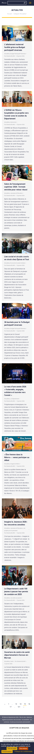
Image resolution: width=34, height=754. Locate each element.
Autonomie (13, 122)
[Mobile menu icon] (30, 3)
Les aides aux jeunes (16, 598)
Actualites (7, 53)
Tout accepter (11, 748)
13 (16, 704)
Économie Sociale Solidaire (17, 263)
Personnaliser (7, 751)
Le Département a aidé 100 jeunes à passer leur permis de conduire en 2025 (16, 591)
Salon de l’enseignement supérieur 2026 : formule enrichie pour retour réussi (15, 187)
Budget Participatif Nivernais (18, 53)
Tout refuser (23, 748)
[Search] (24, 3)
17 (10, 707)
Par (9, 56)
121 (19, 707)
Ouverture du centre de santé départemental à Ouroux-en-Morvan (17, 655)
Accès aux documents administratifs (20, 722)
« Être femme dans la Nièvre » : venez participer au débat (16, 457)
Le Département (14, 398)
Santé (11, 661)
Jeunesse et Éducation (16, 193)
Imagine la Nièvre (15, 463)
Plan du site (22, 717)
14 (20, 704)
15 (25, 704)
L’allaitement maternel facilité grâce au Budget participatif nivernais (14, 47)
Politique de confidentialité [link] (23, 751)
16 (29, 704)
